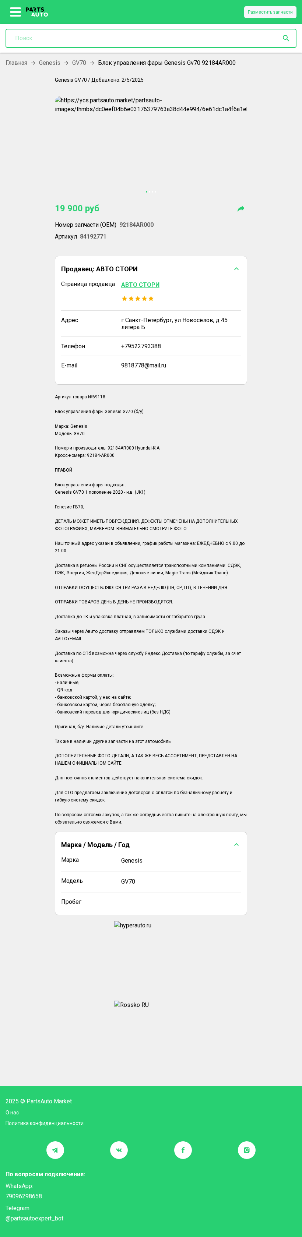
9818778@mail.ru (143, 365)
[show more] (16, 12)
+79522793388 (141, 346)
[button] (150, 269)
